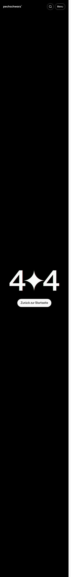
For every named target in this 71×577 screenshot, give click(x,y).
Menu (60, 6)
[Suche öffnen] (50, 6)
